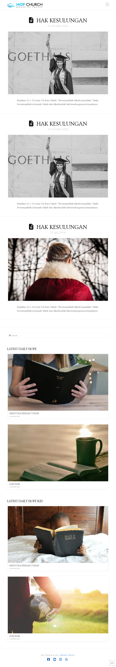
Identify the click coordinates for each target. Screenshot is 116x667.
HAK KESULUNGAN (61, 20)
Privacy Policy (68, 655)
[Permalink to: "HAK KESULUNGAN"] (58, 63)
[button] (107, 4)
